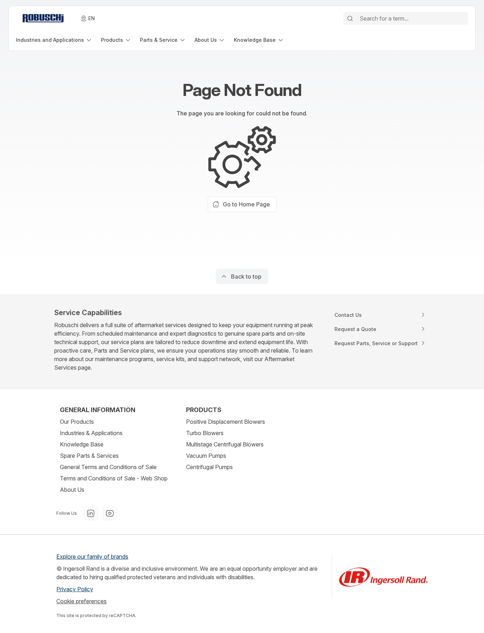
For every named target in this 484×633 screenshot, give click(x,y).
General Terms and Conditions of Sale (108, 467)
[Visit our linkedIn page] (90, 513)
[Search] (350, 18)
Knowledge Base (81, 444)
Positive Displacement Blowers (225, 421)
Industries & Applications (91, 433)
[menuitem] (54, 40)
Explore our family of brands (92, 556)
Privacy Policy (74, 589)
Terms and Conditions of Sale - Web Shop (114, 478)
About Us (72, 489)
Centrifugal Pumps (209, 467)
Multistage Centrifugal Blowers (225, 444)
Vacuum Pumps (206, 455)
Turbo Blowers (205, 433)
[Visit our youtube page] (110, 513)
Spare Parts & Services (89, 455)
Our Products (77, 421)
